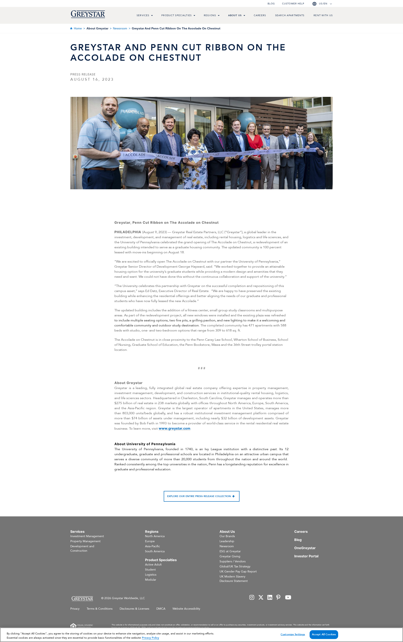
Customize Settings (293, 634)
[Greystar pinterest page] (278, 598)
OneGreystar (305, 548)
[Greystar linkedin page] (269, 598)
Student (150, 570)
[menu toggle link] (152, 16)
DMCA (160, 609)
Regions (210, 15)
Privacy (75, 609)
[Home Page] (82, 598)
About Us (235, 15)
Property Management (85, 541)
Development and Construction (82, 548)
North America (155, 536)
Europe (150, 541)
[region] (201, 635)
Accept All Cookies (324, 634)
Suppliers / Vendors (233, 561)
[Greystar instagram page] (251, 598)
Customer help (293, 3)
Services (143, 15)
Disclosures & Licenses (134, 609)
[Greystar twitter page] (261, 598)
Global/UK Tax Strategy (235, 566)
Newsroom (120, 28)
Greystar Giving (230, 556)
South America (155, 551)
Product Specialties (176, 15)
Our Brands (227, 536)
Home (78, 28)
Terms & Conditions (100, 609)
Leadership (227, 541)
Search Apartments (289, 15)
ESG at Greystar (230, 551)
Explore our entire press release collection (199, 496)
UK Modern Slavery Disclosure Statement (234, 579)
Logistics (150, 575)
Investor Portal (306, 556)
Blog (271, 3)
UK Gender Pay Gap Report (238, 572)
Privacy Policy (150, 637)
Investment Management (87, 536)
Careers (260, 15)
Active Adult (153, 565)
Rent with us (323, 15)
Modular (150, 580)
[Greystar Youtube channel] (288, 598)
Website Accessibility (186, 609)
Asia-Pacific (152, 546)
